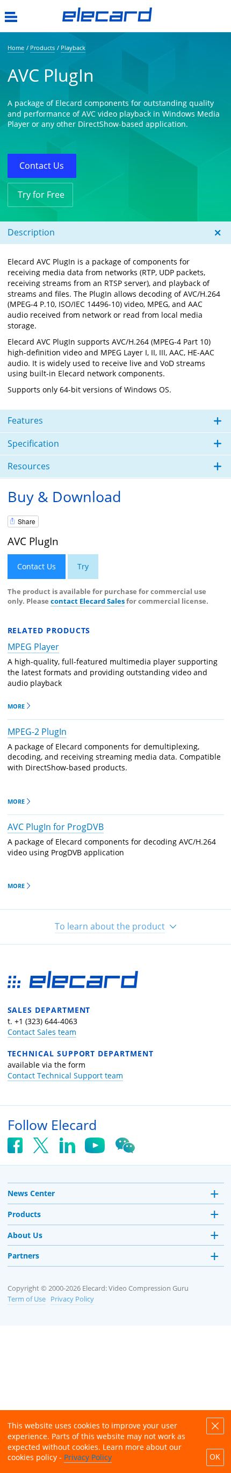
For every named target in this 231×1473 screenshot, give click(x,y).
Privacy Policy (72, 1299)
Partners (23, 1255)
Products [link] (42, 48)
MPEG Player (33, 647)
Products (24, 1214)
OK (215, 1457)
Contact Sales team (42, 1032)
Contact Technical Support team (65, 1075)
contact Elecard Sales (87, 601)
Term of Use (27, 1299)
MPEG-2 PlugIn (37, 732)
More (16, 706)
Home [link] (16, 48)
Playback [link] (73, 48)
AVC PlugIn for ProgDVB (56, 827)
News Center (31, 1193)
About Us (25, 1235)
